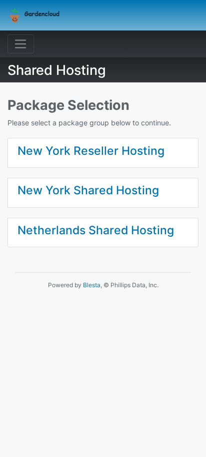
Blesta (91, 285)
